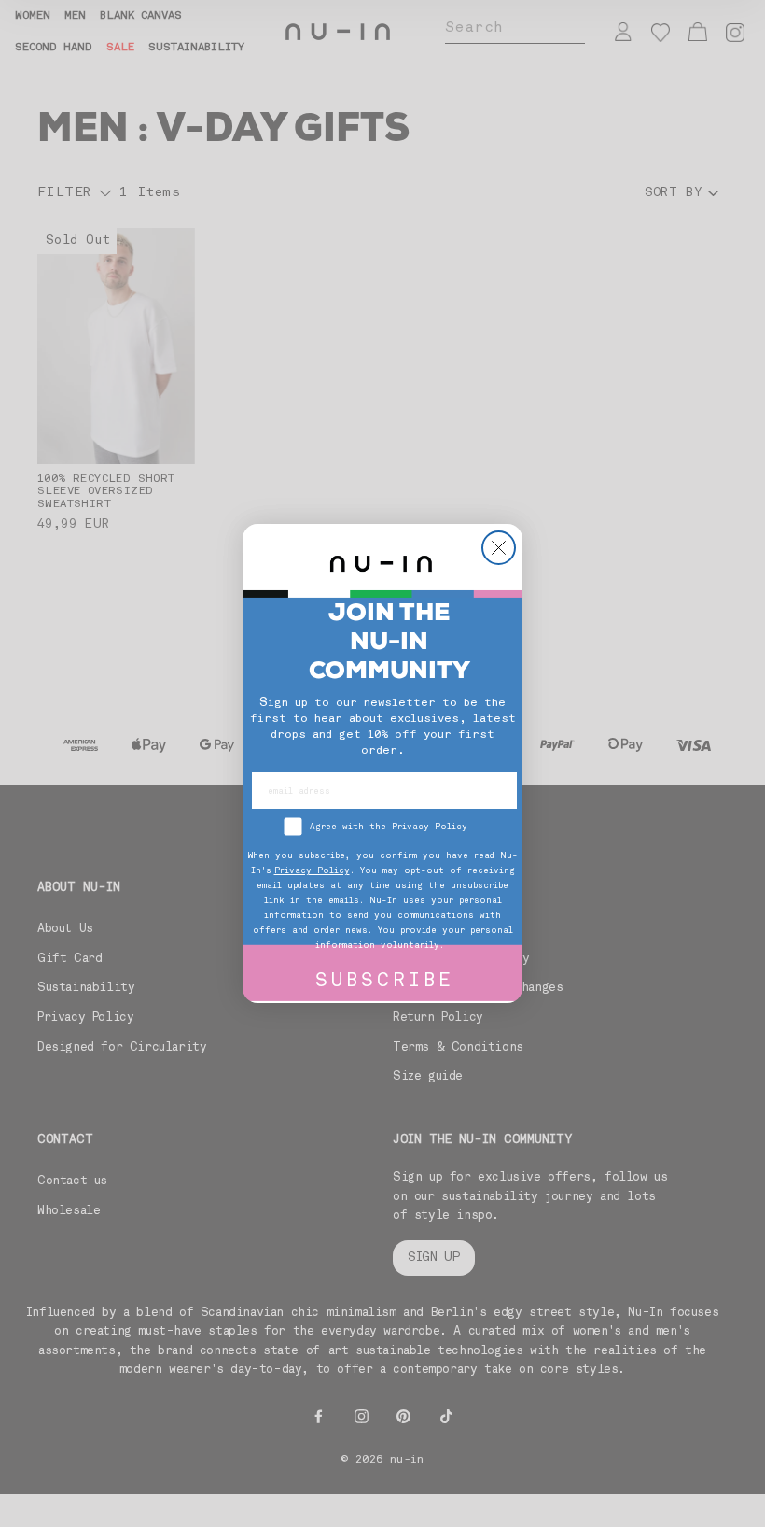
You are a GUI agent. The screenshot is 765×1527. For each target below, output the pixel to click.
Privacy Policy (312, 871)
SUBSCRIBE (384, 982)
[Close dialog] (498, 547)
